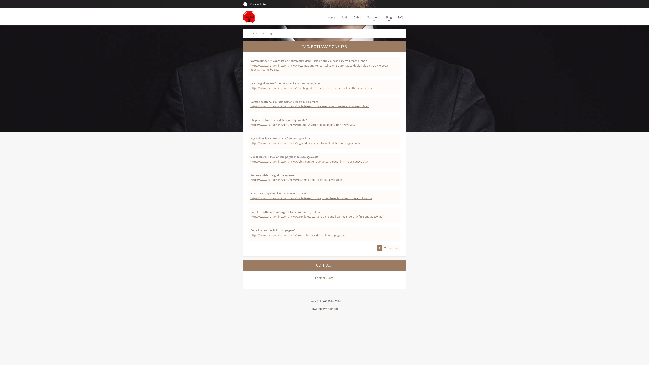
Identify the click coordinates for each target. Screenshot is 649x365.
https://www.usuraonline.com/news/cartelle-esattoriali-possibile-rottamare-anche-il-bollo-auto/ (311, 198)
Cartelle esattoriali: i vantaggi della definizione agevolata (285, 212)
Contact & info (324, 278)
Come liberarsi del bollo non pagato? (272, 230)
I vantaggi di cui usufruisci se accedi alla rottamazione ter (285, 83)
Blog (389, 17)
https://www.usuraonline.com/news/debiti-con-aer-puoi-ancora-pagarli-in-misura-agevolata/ (309, 161)
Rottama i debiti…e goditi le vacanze (272, 175)
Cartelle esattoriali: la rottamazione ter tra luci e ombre (284, 101)
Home (331, 17)
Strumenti (373, 17)
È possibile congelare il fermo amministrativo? (278, 193)
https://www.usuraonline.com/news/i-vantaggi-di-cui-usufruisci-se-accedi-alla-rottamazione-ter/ (311, 88)
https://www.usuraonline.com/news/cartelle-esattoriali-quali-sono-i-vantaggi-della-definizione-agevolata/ (317, 216)
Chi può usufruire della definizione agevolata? (278, 120)
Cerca (245, 4)
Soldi (344, 17)
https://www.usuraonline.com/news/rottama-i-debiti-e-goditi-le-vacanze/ (296, 180)
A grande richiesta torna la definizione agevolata (280, 138)
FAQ (400, 17)
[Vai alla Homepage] (249, 19)
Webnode (332, 309)
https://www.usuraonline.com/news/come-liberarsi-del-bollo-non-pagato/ (297, 235)
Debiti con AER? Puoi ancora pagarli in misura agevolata (284, 157)
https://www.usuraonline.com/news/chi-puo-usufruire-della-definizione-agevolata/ (302, 125)
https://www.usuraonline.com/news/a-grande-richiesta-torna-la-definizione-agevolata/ (305, 143)
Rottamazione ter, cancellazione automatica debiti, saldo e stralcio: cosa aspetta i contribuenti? (308, 61)
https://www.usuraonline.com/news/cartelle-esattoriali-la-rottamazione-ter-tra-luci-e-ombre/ (309, 106)
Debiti (357, 17)
